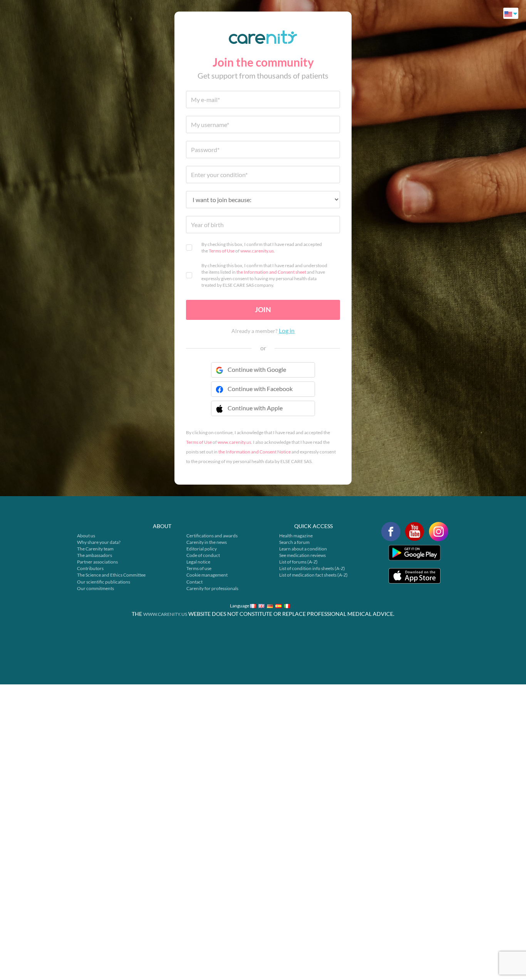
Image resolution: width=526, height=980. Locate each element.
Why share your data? (99, 542)
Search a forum (294, 542)
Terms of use (198, 568)
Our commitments (95, 588)
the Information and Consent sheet (271, 272)
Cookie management (207, 575)
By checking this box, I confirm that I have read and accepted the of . (261, 247)
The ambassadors (94, 555)
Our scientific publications (103, 582)
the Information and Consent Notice (254, 452)
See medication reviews (302, 555)
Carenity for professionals (212, 588)
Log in (287, 330)
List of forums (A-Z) (298, 562)
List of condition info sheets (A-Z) (312, 568)
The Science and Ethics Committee (111, 575)
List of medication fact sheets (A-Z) (313, 575)
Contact (194, 582)
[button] (263, 413)
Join (263, 309)
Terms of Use (222, 251)
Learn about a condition (303, 549)
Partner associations (97, 562)
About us (86, 535)
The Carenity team (95, 549)
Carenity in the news (206, 542)
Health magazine (296, 535)
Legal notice (198, 562)
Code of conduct (203, 555)
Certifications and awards (212, 535)
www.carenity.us (257, 251)
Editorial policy (201, 549)
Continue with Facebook (260, 388)
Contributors (90, 568)
